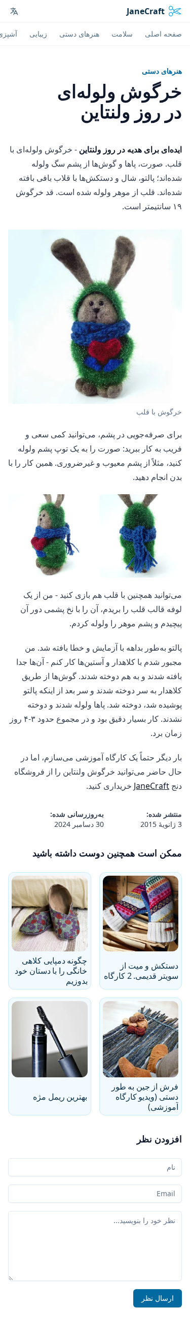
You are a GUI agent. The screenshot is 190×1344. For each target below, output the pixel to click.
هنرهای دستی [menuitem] (79, 34)
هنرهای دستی (162, 71)
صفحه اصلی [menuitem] (163, 34)
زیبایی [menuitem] (38, 34)
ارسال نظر (157, 1298)
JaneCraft (151, 785)
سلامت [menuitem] (122, 34)
